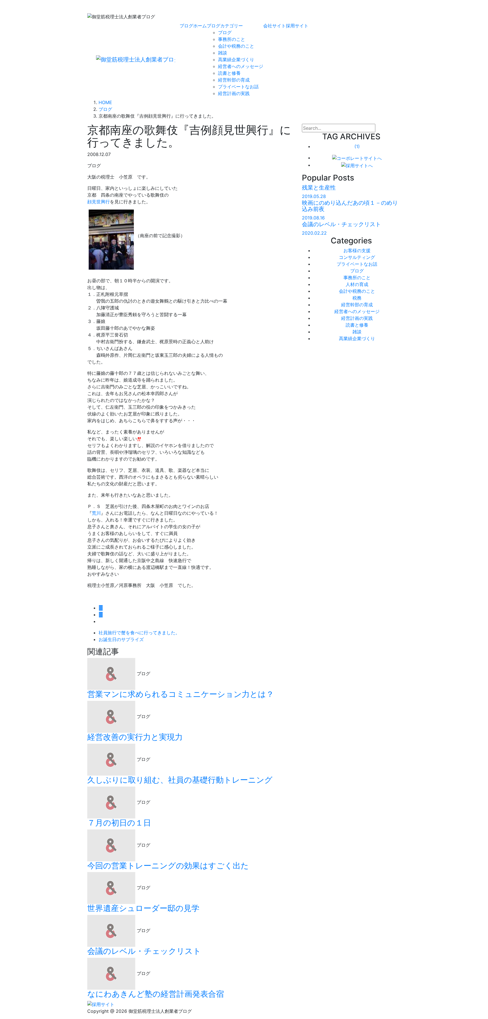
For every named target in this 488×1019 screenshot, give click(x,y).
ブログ (225, 32)
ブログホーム (193, 25)
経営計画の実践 (234, 93)
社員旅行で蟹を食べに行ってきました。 (139, 632)
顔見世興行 (98, 201)
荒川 (96, 513)
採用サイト (297, 25)
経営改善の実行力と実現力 (135, 737)
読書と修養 (229, 73)
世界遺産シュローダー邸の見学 (143, 908)
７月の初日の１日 (119, 822)
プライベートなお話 (238, 86)
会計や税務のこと (236, 46)
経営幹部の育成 (234, 80)
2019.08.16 (313, 218)
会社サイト (274, 25)
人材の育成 (357, 284)
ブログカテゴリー (225, 25)
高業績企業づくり (236, 59)
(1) (357, 146)
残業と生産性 (319, 187)
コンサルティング (357, 257)
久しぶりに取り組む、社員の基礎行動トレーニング (180, 780)
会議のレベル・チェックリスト (144, 951)
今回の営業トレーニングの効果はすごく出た (168, 865)
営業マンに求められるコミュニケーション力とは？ (180, 694)
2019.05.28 (314, 196)
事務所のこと (231, 39)
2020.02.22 (314, 233)
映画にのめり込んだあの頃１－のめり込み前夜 (350, 205)
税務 (356, 298)
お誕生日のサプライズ (121, 639)
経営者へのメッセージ (240, 66)
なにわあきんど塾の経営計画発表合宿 (155, 994)
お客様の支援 (357, 250)
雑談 (222, 53)
